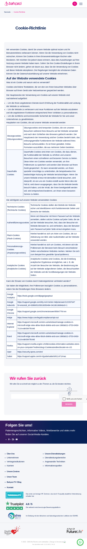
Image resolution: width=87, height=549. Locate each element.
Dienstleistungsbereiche (55, 458)
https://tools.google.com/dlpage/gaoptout (35, 296)
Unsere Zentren (13, 471)
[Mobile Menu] (80, 4)
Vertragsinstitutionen (15, 461)
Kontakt (10, 487)
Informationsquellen (53, 466)
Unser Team (12, 477)
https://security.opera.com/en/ (30, 352)
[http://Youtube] (17, 439)
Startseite (7, 12)
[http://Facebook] (9, 439)
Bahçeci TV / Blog (14, 482)
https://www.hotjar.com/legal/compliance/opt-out (38, 317)
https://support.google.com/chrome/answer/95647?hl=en (41, 311)
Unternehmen (13, 458)
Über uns (11, 454)
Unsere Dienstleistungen (55, 454)
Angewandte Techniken (55, 461)
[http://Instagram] (13, 439)
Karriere (10, 466)
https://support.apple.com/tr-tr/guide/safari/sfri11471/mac (41, 356)
